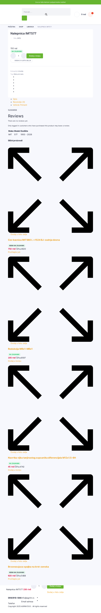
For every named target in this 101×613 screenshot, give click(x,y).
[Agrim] (15, 14)
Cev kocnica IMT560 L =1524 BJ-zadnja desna (34, 239)
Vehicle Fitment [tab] (20, 105)
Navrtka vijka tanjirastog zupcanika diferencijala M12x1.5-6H (42, 457)
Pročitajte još (14, 252)
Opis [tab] (15, 99)
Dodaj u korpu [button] (14, 361)
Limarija (30, 27)
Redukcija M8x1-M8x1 (20, 348)
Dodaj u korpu (34, 56)
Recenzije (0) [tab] (19, 102)
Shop (21, 27)
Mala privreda (19, 74)
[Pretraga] (24, 18)
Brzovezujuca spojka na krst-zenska (28, 566)
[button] (21, 60)
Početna (11, 27)
